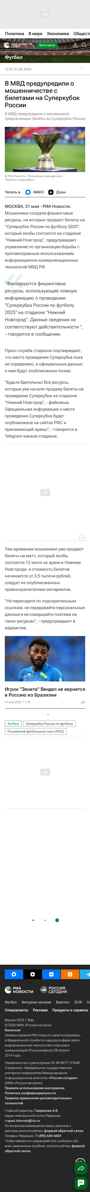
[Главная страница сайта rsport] (29, 45)
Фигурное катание (36, 1002)
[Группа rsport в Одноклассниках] (70, 974)
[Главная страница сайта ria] (5, 45)
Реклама (40, 1010)
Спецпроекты (16, 1010)
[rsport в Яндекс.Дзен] (33, 974)
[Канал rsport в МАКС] (14, 974)
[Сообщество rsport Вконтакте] (51, 974)
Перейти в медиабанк (19, 179)
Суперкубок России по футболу (49, 724)
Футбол (13, 724)
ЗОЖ (78, 1002)
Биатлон (62, 1002)
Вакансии (12, 1030)
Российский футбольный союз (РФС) (35, 731)
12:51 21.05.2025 (18, 69)
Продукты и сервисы (70, 1010)
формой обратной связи (63, 1131)
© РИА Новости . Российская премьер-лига (33, 176)
